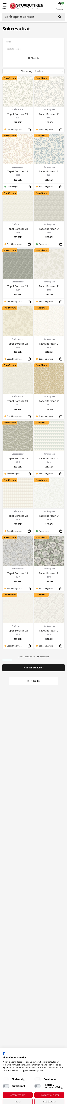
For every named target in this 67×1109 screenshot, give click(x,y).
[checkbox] (6, 1079)
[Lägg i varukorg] (29, 129)
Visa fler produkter (33, 667)
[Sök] (60, 17)
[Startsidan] (26, 6)
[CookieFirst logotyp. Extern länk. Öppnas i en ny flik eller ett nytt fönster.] (4, 1053)
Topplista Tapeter (13, 48)
